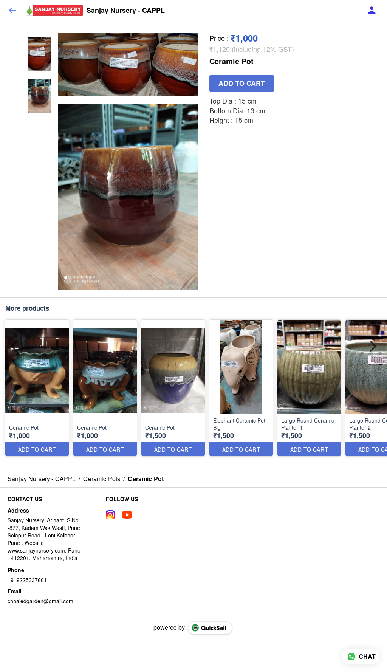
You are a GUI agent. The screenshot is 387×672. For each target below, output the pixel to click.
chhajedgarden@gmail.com (40, 601)
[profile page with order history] (371, 10)
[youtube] (127, 515)
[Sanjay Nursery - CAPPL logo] (54, 10)
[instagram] (110, 515)
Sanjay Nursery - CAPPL (126, 10)
